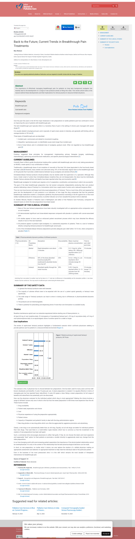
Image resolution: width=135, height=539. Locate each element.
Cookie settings (77, 533)
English (18, 28)
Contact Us (114, 14)
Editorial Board (47, 14)
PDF (78, 27)
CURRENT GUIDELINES (106, 36)
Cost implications (109, 47)
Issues (57, 14)
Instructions (81, 14)
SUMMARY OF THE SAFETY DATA (109, 42)
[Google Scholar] (24, 469)
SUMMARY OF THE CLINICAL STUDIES (111, 39)
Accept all (106, 533)
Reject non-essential (92, 533)
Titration (107, 45)
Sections (102, 29)
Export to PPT (23, 382)
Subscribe (105, 14)
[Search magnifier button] (116, 5)
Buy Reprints (68, 27)
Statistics (112, 29)
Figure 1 (60, 328)
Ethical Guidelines (69, 14)
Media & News (94, 14)
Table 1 (26, 231)
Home (30, 14)
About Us (37, 14)
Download (123, 29)
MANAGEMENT (104, 32)
